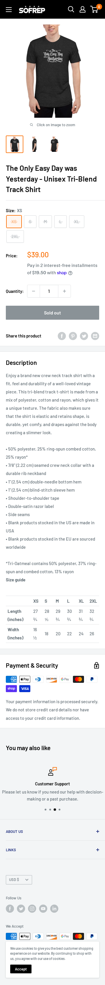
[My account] (82, 9)
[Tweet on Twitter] (84, 335)
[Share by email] (95, 335)
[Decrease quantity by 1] (33, 291)
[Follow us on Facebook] (10, 909)
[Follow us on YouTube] (43, 909)
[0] (94, 9)
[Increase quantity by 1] (64, 291)
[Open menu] (9, 9)
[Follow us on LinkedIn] (54, 909)
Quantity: (15, 291)
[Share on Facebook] (62, 335)
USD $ (14, 879)
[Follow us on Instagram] (32, 909)
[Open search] (71, 9)
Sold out (52, 312)
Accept (21, 969)
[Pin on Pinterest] (73, 335)
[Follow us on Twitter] (21, 909)
